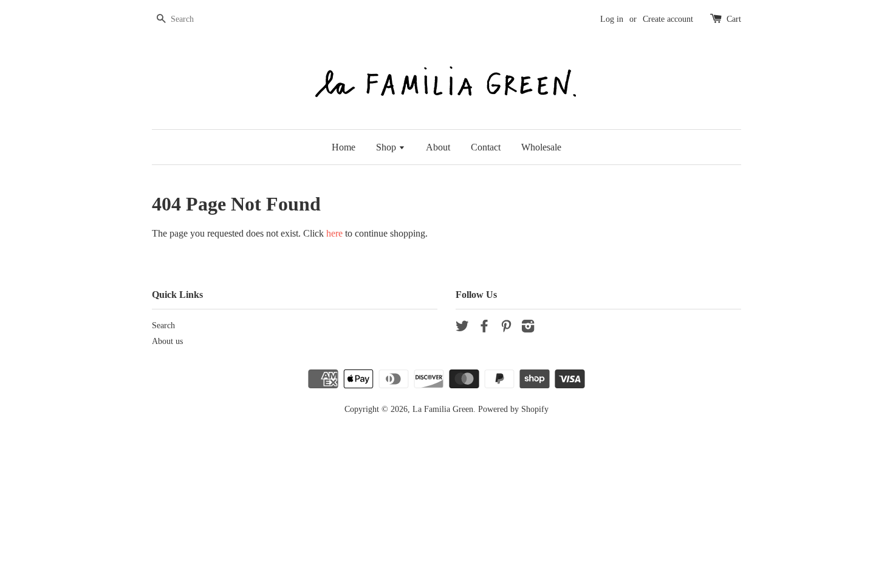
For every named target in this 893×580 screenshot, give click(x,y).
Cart (734, 19)
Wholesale (541, 147)
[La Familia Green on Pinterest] (506, 328)
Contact (486, 147)
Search (163, 325)
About (438, 147)
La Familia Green (442, 409)
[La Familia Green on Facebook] (484, 328)
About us (167, 341)
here (334, 233)
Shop (387, 147)
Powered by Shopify (513, 409)
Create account (668, 19)
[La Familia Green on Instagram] (528, 328)
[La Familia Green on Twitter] (462, 328)
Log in (611, 19)
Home (343, 147)
